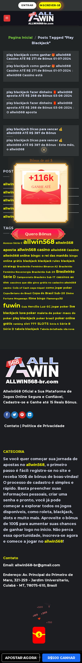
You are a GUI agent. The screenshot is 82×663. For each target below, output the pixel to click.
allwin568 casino (33, 249)
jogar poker (60, 306)
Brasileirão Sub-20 (43, 271)
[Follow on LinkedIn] (29, 414)
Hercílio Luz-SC (39, 306)
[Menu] (7, 18)
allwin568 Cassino (65, 250)
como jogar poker (59, 287)
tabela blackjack (27, 329)
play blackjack (24, 318)
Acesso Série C (12, 243)
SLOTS (43, 323)
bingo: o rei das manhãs (49, 255)
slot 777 (30, 323)
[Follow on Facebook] (7, 414)
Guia (24, 306)
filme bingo (37, 298)
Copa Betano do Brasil (17, 293)
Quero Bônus (38, 234)
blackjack (30, 261)
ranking (18, 323)
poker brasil (45, 318)
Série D (8, 329)
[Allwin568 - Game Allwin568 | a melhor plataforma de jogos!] (41, 18)
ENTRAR (27, 5)
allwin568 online (16, 255)
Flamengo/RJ (54, 298)
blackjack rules (49, 261)
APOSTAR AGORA (20, 658)
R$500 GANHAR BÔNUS (61, 659)
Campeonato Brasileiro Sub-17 (36, 277)
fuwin (11, 305)
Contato (11, 426)
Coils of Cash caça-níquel (29, 288)
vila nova (68, 329)
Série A (54, 323)
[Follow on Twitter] (14, 414)
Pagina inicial (20, 38)
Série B (65, 323)
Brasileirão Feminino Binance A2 (37, 266)
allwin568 (38, 241)
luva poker (27, 312)
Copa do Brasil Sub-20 (48, 293)
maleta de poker (49, 312)
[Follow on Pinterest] (22, 414)
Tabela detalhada (51, 329)
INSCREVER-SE (50, 5)
